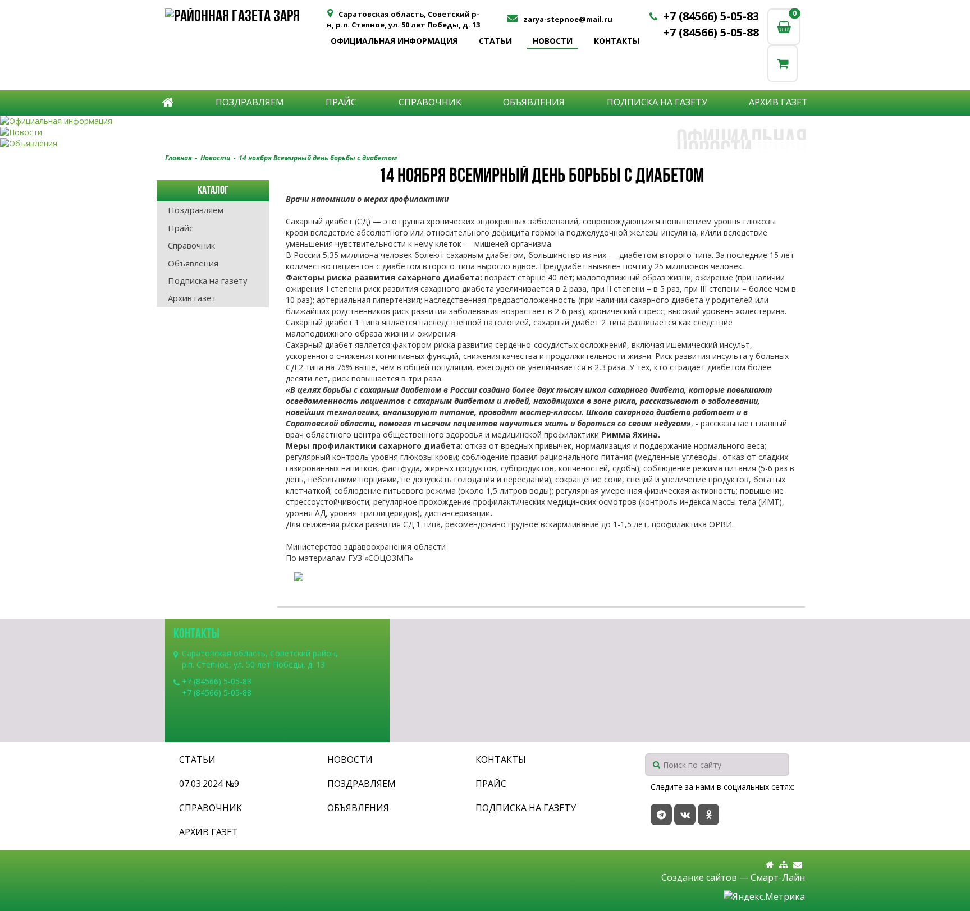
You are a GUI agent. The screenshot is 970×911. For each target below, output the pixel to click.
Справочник (430, 102)
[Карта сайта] (783, 864)
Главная (178, 158)
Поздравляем (250, 102)
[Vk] (685, 814)
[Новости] (485, 132)
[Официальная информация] (485, 121)
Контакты (616, 40)
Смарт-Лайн (778, 877)
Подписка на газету (657, 102)
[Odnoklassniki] (708, 814)
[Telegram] (661, 814)
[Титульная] (770, 864)
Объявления (534, 102)
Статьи (495, 40)
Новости (553, 40)
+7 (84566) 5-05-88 (711, 32)
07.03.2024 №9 (209, 783)
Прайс (341, 102)
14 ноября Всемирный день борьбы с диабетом (318, 158)
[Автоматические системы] (245, 18)
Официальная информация (394, 40)
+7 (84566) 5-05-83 (711, 16)
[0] (782, 63)
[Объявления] (485, 143)
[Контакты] (797, 864)
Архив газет (778, 102)
